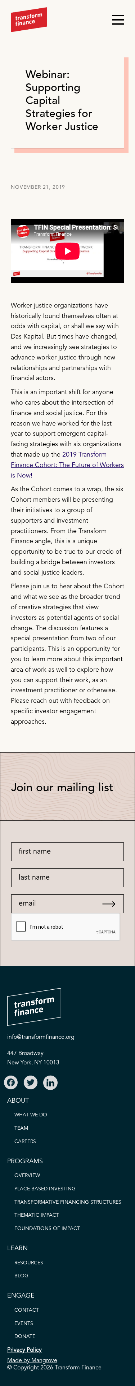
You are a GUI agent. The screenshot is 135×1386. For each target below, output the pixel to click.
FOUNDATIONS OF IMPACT (47, 1228)
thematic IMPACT (36, 1215)
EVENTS (23, 1323)
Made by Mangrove (32, 1361)
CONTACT (26, 1310)
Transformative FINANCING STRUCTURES (67, 1202)
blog (21, 1275)
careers (25, 1141)
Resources (28, 1262)
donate (24, 1336)
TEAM (21, 1128)
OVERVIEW (27, 1175)
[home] (29, 19)
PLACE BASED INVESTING (45, 1188)
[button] (115, 19)
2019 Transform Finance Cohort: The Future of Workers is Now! (67, 465)
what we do (30, 1114)
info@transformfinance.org (41, 1037)
